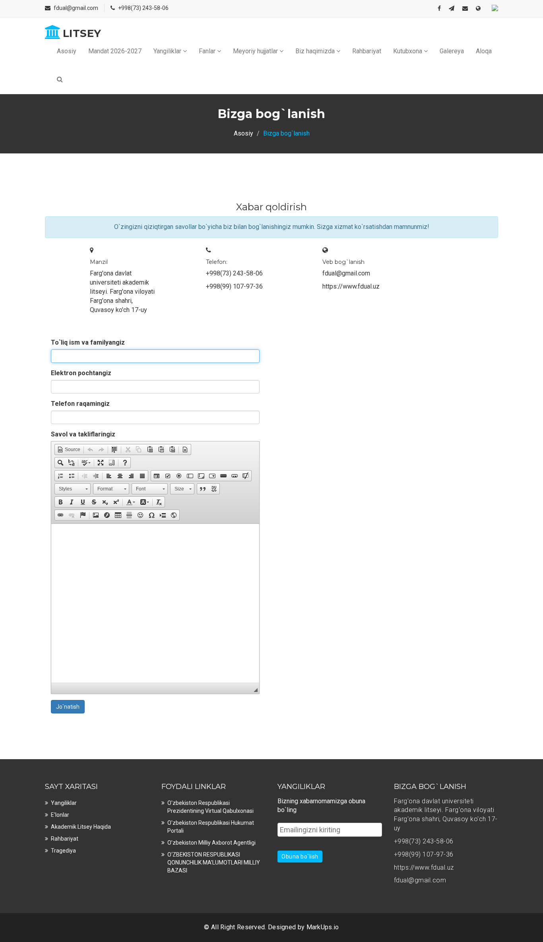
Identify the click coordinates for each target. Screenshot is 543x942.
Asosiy (66, 51)
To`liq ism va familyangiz (88, 342)
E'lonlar (60, 815)
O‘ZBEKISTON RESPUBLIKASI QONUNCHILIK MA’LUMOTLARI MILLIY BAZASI (213, 862)
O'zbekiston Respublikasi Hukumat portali (210, 827)
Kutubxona (408, 51)
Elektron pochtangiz (81, 373)
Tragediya (63, 850)
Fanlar (208, 51)
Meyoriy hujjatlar (256, 51)
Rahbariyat (366, 51)
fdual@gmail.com (76, 8)
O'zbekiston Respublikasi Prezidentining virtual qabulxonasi (210, 807)
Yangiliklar (168, 51)
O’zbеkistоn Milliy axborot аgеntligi (211, 842)
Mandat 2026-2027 (115, 51)
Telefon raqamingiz (80, 403)
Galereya (452, 51)
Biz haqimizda (315, 51)
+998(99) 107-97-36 (234, 286)
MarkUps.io (322, 927)
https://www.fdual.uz (351, 286)
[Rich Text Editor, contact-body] (155, 603)
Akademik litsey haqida (81, 827)
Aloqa (484, 51)
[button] (69, 449)
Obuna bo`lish (299, 856)
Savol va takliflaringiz (83, 434)
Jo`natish (68, 707)
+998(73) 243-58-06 (143, 8)
